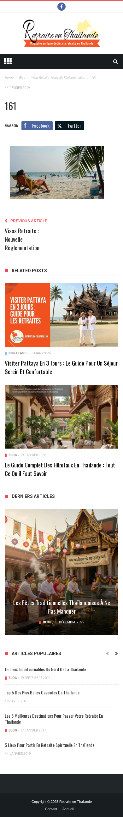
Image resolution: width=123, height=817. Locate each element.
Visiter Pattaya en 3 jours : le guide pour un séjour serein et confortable (61, 367)
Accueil (67, 809)
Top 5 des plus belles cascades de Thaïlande (42, 692)
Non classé (18, 353)
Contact (51, 809)
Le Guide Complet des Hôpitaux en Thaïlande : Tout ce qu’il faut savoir (60, 469)
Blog (13, 455)
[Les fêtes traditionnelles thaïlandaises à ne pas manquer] (61, 572)
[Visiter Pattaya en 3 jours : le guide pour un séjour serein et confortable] (61, 315)
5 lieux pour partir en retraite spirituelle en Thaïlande (49, 745)
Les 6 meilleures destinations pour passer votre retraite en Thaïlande (54, 718)
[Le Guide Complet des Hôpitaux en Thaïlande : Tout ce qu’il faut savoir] (61, 417)
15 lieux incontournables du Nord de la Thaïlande (45, 669)
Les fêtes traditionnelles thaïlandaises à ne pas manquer (61, 606)
